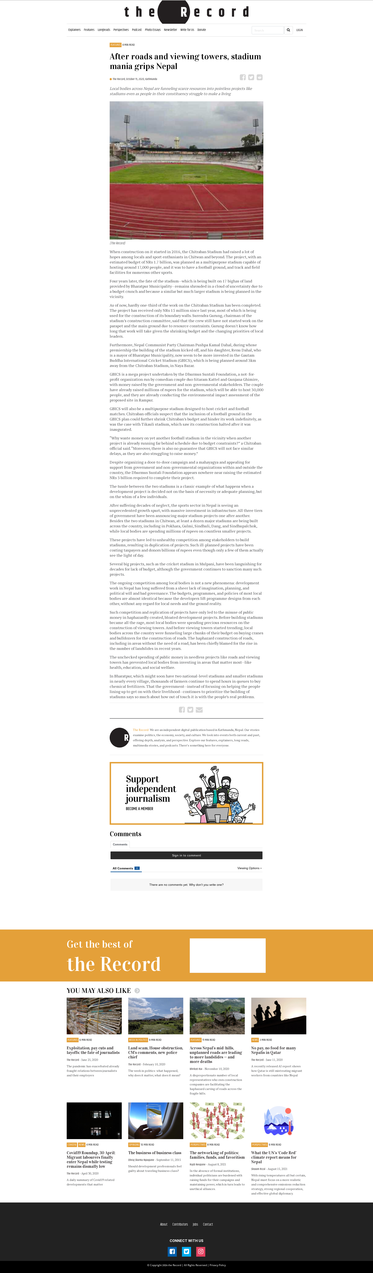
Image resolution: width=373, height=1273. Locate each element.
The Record (141, 730)
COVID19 (72, 1145)
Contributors (180, 1224)
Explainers (74, 30)
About (164, 1224)
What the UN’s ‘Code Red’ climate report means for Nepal (274, 1157)
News (255, 1040)
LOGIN (299, 30)
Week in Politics (138, 1040)
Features (89, 30)
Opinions (134, 1145)
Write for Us (187, 30)
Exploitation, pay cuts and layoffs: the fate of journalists (93, 1050)
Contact (208, 1224)
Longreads (104, 30)
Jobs (195, 1224)
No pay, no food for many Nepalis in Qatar (273, 1050)
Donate (202, 30)
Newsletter (170, 30)
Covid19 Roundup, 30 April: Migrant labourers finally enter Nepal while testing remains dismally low (91, 1159)
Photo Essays (153, 30)
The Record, (119, 79)
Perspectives (121, 30)
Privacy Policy (218, 1265)
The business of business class (154, 1152)
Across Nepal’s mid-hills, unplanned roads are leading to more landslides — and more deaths (216, 1055)
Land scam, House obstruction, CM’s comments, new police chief (155, 1053)
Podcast (137, 30)
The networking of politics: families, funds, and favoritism (217, 1155)
